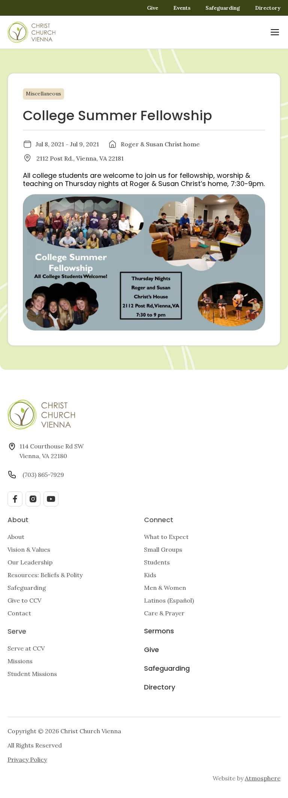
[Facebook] (15, 498)
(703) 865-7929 (43, 474)
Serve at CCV (26, 648)
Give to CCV (24, 600)
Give (152, 7)
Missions (20, 661)
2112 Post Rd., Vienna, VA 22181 (80, 158)
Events (181, 7)
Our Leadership (30, 562)
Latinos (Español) (169, 600)
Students (157, 562)
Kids (150, 575)
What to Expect (166, 536)
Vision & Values (29, 549)
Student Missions (32, 673)
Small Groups (163, 549)
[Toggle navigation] (274, 32)
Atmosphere (262, 778)
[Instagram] (33, 498)
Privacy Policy (27, 759)
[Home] (32, 32)
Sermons (159, 632)
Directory (267, 7)
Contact (19, 613)
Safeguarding (223, 7)
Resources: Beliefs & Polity (45, 575)
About (16, 536)
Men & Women (165, 587)
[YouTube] (51, 498)
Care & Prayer (164, 613)
